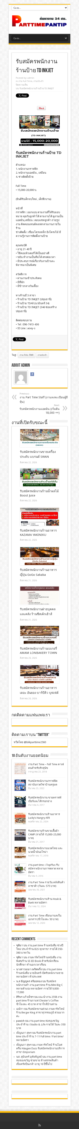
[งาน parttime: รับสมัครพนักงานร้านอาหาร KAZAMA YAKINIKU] (39, 517)
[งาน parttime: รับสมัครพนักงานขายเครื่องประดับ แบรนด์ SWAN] (39, 438)
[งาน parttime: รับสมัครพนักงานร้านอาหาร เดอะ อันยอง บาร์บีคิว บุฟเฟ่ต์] (39, 674)
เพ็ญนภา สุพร (24, 1032)
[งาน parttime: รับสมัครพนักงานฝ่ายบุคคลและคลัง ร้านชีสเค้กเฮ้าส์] (39, 595)
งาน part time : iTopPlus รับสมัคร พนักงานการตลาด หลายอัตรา (45, 868)
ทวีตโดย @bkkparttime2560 (30, 742)
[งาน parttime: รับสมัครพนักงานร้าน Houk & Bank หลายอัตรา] (20, 903)
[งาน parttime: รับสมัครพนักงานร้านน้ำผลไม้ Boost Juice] (39, 477)
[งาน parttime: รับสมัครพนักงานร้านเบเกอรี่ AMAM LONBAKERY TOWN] (39, 635)
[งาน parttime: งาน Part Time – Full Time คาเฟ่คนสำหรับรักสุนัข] (20, 768)
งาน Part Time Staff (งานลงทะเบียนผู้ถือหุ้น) (44, 397)
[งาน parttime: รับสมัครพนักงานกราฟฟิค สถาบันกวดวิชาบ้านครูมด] (20, 785)
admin (30, 78)
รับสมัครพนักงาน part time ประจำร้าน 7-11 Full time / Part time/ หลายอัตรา (40, 1036)
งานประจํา (38, 81)
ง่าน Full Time (26, 355)
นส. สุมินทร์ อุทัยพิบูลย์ (29, 1056)
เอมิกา (19, 1008)
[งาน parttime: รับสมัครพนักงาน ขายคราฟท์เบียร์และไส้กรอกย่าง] (20, 801)
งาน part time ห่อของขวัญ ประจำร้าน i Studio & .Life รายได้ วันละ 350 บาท (40, 1024)
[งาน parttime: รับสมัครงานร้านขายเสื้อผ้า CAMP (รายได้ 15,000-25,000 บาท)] (20, 835)
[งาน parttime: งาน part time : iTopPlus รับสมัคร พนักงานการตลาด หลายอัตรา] (20, 869)
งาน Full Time (25, 81)
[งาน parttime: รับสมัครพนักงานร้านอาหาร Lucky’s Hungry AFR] (20, 818)
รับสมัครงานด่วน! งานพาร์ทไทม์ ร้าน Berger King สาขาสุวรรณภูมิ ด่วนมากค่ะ (40, 1012)
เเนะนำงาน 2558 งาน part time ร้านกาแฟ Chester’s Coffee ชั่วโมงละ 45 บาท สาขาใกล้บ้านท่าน (39, 1000)
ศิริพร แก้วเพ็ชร (25, 996)
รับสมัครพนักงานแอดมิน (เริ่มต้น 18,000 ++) (39, 409)
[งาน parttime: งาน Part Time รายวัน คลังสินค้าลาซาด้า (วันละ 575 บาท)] (20, 886)
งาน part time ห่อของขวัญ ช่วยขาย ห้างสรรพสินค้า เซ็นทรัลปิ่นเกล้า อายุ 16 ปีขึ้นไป (39, 1060)
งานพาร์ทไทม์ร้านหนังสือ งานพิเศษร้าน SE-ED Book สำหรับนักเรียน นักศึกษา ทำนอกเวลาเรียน (38, 961)
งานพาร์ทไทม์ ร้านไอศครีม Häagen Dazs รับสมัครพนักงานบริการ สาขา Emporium (40, 1048)
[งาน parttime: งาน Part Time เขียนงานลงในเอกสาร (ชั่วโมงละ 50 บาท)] (20, 919)
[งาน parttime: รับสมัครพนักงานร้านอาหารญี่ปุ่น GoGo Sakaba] (39, 556)
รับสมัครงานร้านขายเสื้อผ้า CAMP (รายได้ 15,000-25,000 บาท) (44, 834)
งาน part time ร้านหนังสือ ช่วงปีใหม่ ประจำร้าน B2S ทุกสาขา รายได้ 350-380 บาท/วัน (39, 949)
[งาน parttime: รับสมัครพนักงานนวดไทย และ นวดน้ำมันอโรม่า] (20, 852)
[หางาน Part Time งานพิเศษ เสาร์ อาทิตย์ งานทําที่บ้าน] (39, 24)
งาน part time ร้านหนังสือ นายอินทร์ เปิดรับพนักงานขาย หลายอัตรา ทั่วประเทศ (39, 973)
